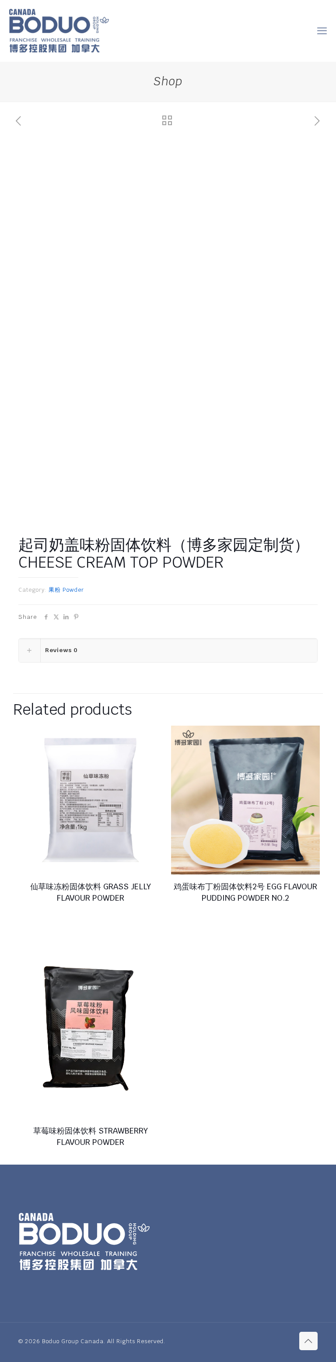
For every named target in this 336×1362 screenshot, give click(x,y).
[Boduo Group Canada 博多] (59, 30)
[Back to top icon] (308, 1341)
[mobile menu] (322, 30)
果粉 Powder (66, 589)
